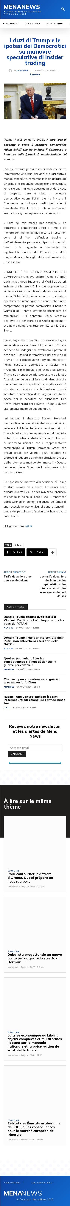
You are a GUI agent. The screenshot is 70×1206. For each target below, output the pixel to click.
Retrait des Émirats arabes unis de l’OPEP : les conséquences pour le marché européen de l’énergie (33, 1128)
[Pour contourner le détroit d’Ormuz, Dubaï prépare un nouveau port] (35, 841)
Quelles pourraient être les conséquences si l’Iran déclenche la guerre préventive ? (30, 661)
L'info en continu (15, 607)
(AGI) (28, 526)
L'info (7, 707)
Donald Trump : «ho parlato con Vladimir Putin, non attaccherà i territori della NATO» (34, 641)
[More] (53, 552)
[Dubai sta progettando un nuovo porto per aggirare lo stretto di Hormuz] (35, 922)
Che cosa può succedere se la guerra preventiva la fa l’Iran (31, 680)
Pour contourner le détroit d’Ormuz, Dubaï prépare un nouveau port (30, 878)
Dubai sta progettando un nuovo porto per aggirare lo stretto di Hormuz (34, 958)
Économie (35, 75)
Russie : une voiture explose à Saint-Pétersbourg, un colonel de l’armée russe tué (34, 700)
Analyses (9, 669)
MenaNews (22, 71)
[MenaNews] (11, 70)
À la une (8, 628)
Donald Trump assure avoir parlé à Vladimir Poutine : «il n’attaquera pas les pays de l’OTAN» (34, 620)
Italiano (18, 545)
